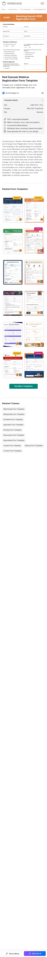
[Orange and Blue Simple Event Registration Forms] (34, 365)
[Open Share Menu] (42, 93)
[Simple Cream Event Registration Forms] (34, 272)
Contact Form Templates (12, 445)
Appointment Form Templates (13, 440)
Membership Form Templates (13, 414)
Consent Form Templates (12, 451)
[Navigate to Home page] (12, 3)
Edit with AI (36, 953)
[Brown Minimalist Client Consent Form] (34, 334)
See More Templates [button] (23, 386)
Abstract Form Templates (34, 445)
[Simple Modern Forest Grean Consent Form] (12, 241)
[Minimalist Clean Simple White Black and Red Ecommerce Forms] (12, 365)
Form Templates (25, 9)
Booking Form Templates (12, 430)
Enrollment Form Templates (13, 419)
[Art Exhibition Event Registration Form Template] (12, 303)
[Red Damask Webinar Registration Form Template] (34, 210)
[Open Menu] (42, 3)
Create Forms (12, 9)
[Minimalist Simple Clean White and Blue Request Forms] (12, 334)
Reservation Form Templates (13, 435)
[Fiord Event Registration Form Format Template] (12, 272)
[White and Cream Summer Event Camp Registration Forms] (34, 303)
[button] (12, 953)
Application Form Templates (13, 425)
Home (3, 9)
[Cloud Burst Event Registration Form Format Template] (12, 210)
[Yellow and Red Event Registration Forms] (34, 241)
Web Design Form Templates (13, 409)
